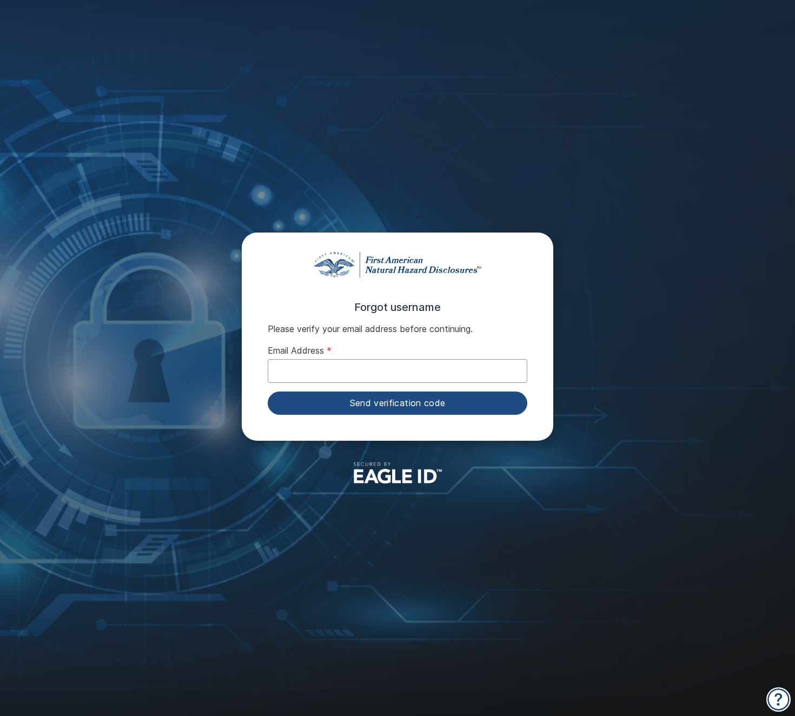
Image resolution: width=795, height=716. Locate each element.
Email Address (296, 350)
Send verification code (398, 402)
